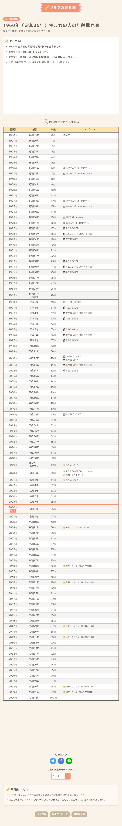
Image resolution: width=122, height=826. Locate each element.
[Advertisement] (61, 88)
